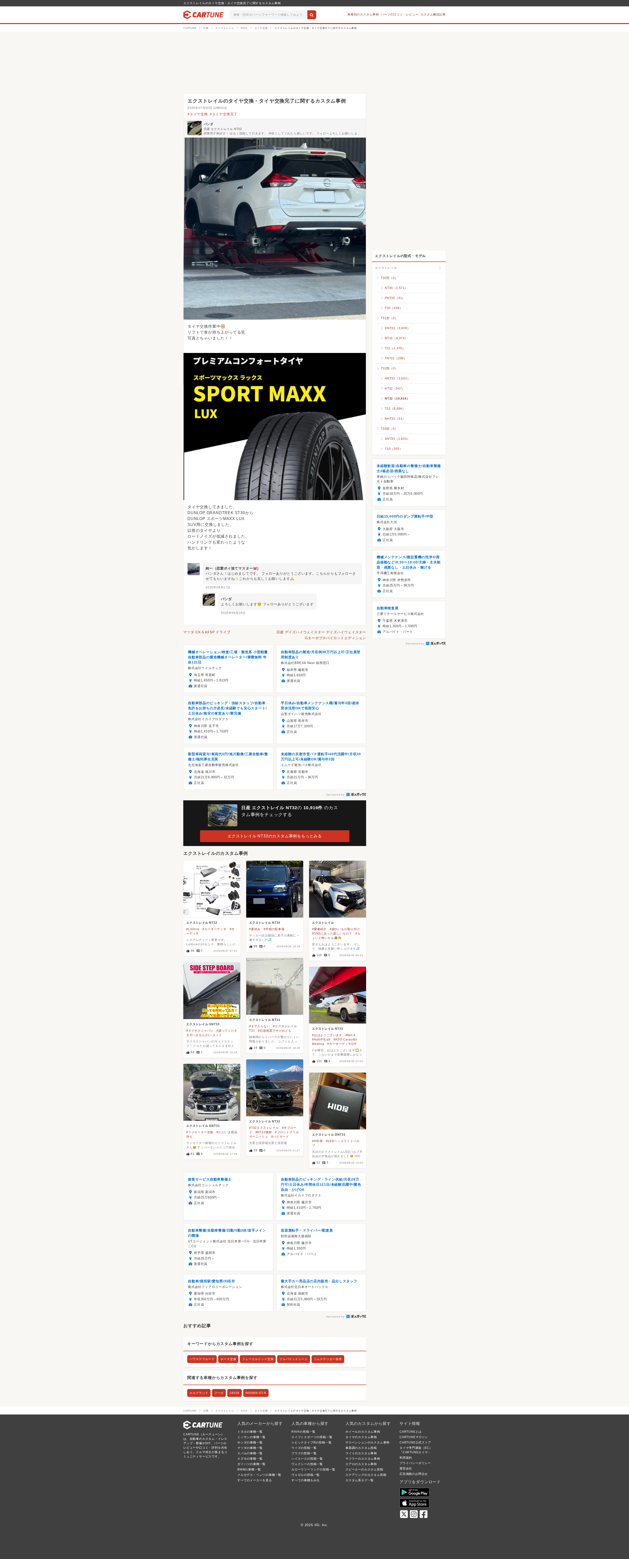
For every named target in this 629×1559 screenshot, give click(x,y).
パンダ (208, 124)
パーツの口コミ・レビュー (400, 14)
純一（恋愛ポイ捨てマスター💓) (232, 568)
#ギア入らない (259, 1026)
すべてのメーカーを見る (254, 1480)
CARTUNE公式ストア (415, 1442)
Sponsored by (335, 794)
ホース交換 (228, 1359)
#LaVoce (193, 929)
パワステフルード (201, 1359)
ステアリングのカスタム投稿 (365, 1475)
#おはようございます (327, 1035)
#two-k (350, 1035)
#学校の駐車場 (274, 929)
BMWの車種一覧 (249, 1469)
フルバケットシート (293, 1359)
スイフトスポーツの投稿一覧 (311, 1437)
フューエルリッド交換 (257, 1359)
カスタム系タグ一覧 (359, 1480)
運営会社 (406, 1468)
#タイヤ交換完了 (223, 114)
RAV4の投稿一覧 (303, 1431)
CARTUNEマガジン (414, 1437)
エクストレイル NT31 (264, 1020)
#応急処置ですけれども (274, 1030)
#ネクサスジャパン (199, 1030)
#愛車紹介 (319, 929)
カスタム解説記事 (433, 14)
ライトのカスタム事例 (361, 1453)
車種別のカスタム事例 (363, 14)
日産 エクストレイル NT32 (223, 129)
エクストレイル (323, 922)
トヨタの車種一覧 (249, 1431)
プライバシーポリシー (415, 1463)
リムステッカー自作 (328, 1359)
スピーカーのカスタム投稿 (364, 1469)
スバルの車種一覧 (249, 1453)
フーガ (219, 1393)
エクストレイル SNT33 (202, 1024)
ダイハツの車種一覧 (251, 1464)
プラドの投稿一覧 (303, 1453)
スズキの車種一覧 (249, 1458)
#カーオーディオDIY (342, 1044)
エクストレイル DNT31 (203, 1126)
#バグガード (280, 1136)
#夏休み (254, 929)
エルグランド (198, 1393)
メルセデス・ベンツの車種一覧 (259, 1475)
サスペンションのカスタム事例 (367, 1442)
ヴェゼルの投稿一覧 (305, 1475)
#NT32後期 (264, 1132)
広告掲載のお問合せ (414, 1474)
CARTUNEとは (411, 1431)
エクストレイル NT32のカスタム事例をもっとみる (275, 836)
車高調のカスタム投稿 (361, 1448)
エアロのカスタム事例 (361, 1464)
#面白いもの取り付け (345, 929)
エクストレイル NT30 (264, 922)
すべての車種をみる (305, 1480)
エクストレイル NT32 (201, 922)
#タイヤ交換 (197, 114)
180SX (234, 1393)
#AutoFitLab (321, 1039)
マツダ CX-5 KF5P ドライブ (206, 632)
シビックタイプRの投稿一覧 (311, 1442)
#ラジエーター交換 (199, 1132)
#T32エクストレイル (264, 1128)
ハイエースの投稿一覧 (307, 1458)
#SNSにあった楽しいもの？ (332, 933)
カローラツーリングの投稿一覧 (313, 1469)
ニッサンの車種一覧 (251, 1437)
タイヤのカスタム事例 (361, 1437)
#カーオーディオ (214, 929)
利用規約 (406, 1457)
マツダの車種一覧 (249, 1448)
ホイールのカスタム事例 (362, 1431)
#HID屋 (317, 1141)
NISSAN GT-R (255, 1393)
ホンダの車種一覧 (249, 1442)
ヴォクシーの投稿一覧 (307, 1464)
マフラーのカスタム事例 (362, 1458)
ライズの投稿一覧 (303, 1448)
